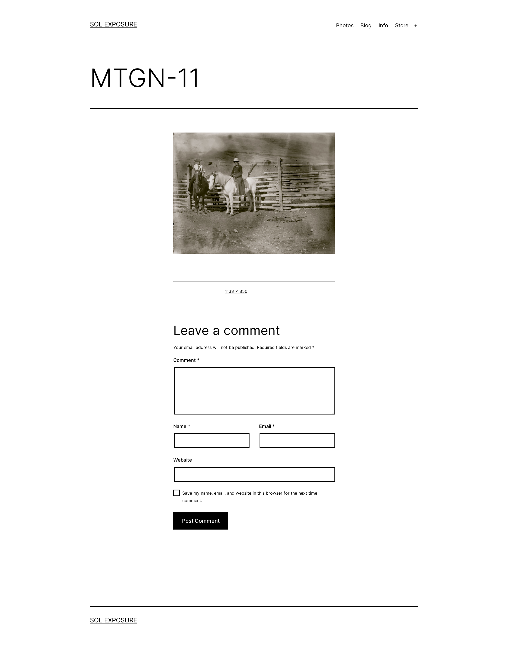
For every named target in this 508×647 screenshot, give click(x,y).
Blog (365, 25)
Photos (344, 25)
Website (182, 460)
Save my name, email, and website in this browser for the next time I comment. (251, 496)
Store (402, 25)
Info (383, 25)
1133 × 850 (236, 291)
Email (267, 426)
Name (181, 426)
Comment (186, 360)
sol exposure (113, 24)
